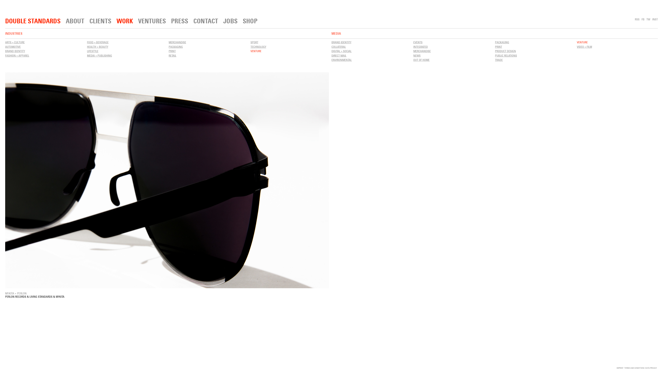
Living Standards (41, 296)
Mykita (60, 296)
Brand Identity (15, 51)
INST (655, 19)
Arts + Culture (15, 42)
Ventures (152, 21)
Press (179, 21)
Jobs (230, 21)
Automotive (13, 47)
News (417, 55)
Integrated (420, 47)
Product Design (505, 51)
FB (643, 19)
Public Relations (506, 55)
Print (172, 51)
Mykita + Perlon (16, 293)
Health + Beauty (97, 47)
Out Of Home (421, 60)
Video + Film (584, 47)
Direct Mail (339, 55)
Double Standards (33, 21)
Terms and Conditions (634, 368)
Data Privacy (651, 368)
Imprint (620, 368)
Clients (100, 21)
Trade (499, 60)
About (75, 21)
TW (648, 19)
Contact (205, 21)
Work (125, 21)
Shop (250, 21)
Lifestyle (92, 51)
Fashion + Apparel (17, 55)
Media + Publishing (99, 55)
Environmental (342, 60)
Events (417, 42)
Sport (254, 42)
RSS (637, 19)
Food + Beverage (98, 42)
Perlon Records (15, 296)
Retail (172, 55)
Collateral (339, 47)
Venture (256, 51)
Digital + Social (342, 51)
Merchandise (177, 42)
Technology (258, 47)
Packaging (176, 47)
